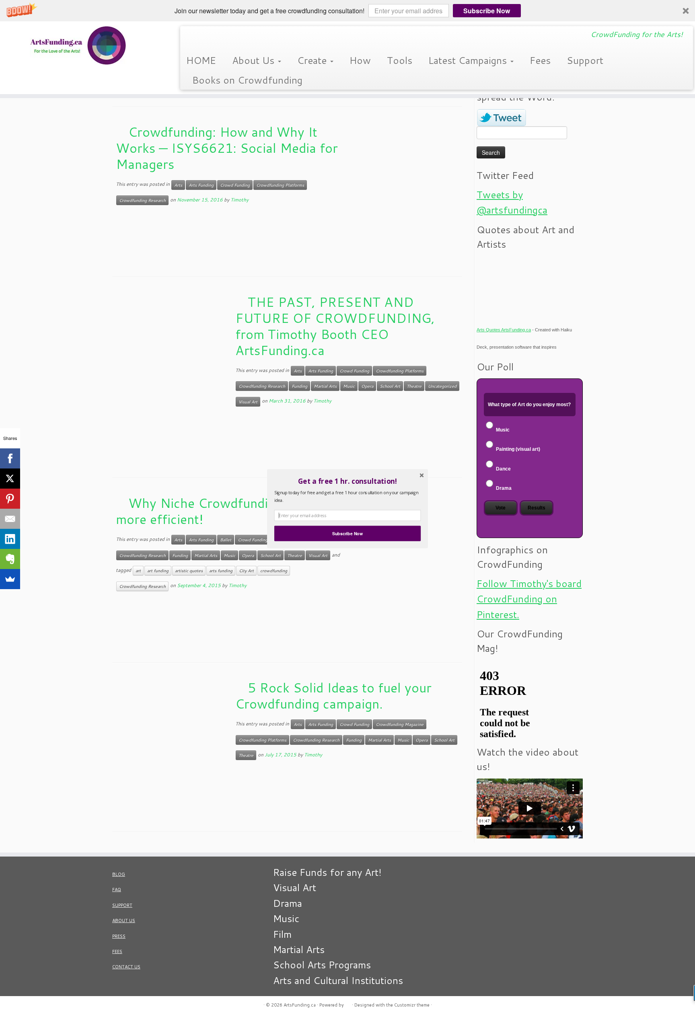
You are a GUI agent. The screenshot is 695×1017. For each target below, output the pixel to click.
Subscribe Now (347, 533)
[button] (347, 481)
